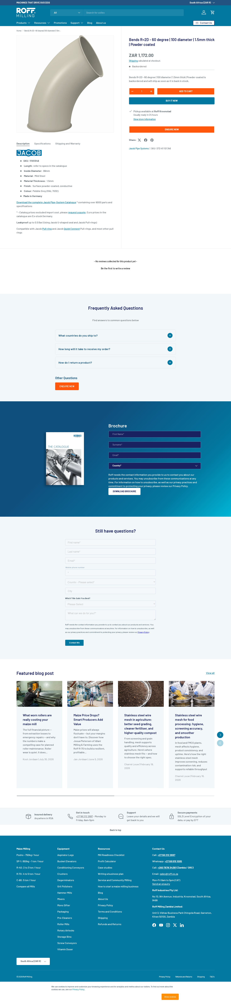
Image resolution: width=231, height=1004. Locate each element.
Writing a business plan (111, 873)
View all (210, 672)
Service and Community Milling (115, 880)
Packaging (63, 911)
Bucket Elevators (66, 861)
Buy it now (172, 101)
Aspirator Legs (65, 854)
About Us (103, 898)
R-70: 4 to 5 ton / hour (28, 873)
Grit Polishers (64, 886)
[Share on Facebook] (146, 140)
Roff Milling (27, 977)
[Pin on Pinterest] (152, 140)
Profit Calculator (107, 861)
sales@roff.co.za (169, 873)
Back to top (115, 830)
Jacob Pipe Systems (139, 148)
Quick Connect (72, 228)
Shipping (133, 61)
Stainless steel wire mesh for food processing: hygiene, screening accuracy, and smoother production (189, 726)
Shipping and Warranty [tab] (67, 143)
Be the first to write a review (115, 268)
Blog (89, 22)
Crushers (62, 873)
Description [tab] (23, 143)
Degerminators (65, 880)
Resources (40, 22)
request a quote (77, 212)
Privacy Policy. (78, 989)
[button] (212, 12)
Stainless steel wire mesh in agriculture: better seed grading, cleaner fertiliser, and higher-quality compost (140, 724)
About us (101, 22)
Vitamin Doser (65, 949)
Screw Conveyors (67, 942)
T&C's (212, 977)
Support (75, 22)
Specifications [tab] (42, 143)
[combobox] (117, 12)
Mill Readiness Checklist (111, 854)
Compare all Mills (25, 886)
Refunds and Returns (109, 924)
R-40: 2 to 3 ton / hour (28, 867)
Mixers (61, 898)
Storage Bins (64, 936)
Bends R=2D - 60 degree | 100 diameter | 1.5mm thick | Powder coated (43, 31)
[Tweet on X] (139, 140)
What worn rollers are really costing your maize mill (37, 719)
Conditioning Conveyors (70, 867)
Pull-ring (47, 228)
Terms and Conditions (110, 911)
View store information (144, 119)
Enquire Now (172, 129)
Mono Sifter (63, 905)
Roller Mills (63, 924)
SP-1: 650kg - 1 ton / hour (30, 861)
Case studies (105, 867)
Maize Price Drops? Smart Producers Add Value (88, 719)
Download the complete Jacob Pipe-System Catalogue (46, 202)
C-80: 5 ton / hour (26, 880)
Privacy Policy (180, 486)
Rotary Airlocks (65, 930)
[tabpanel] (65, 191)
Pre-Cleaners (64, 917)
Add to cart (185, 91)
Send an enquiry (161, 883)
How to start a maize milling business (118, 886)
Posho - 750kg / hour (27, 854)
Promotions (60, 22)
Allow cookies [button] (170, 996)
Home (18, 31)
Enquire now (67, 386)
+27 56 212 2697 (84, 816)
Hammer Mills (64, 892)
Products (21, 22)
